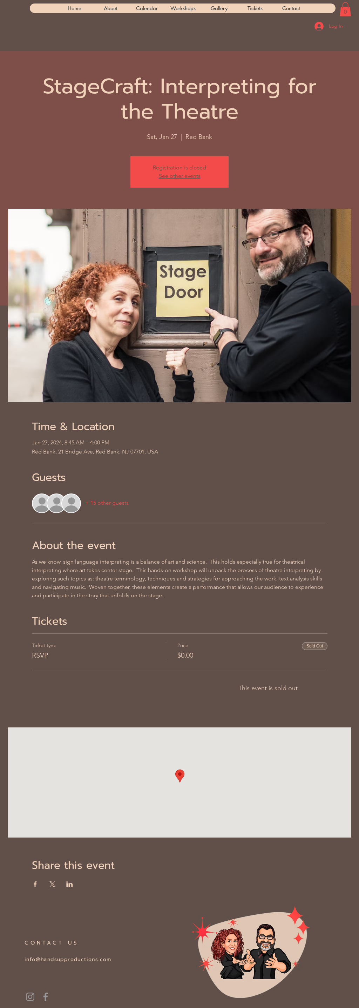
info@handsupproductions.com (68, 959)
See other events (180, 176)
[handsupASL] (30, 996)
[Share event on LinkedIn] (69, 884)
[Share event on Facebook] (35, 884)
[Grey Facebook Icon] (45, 996)
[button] (345, 9)
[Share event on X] (52, 884)
